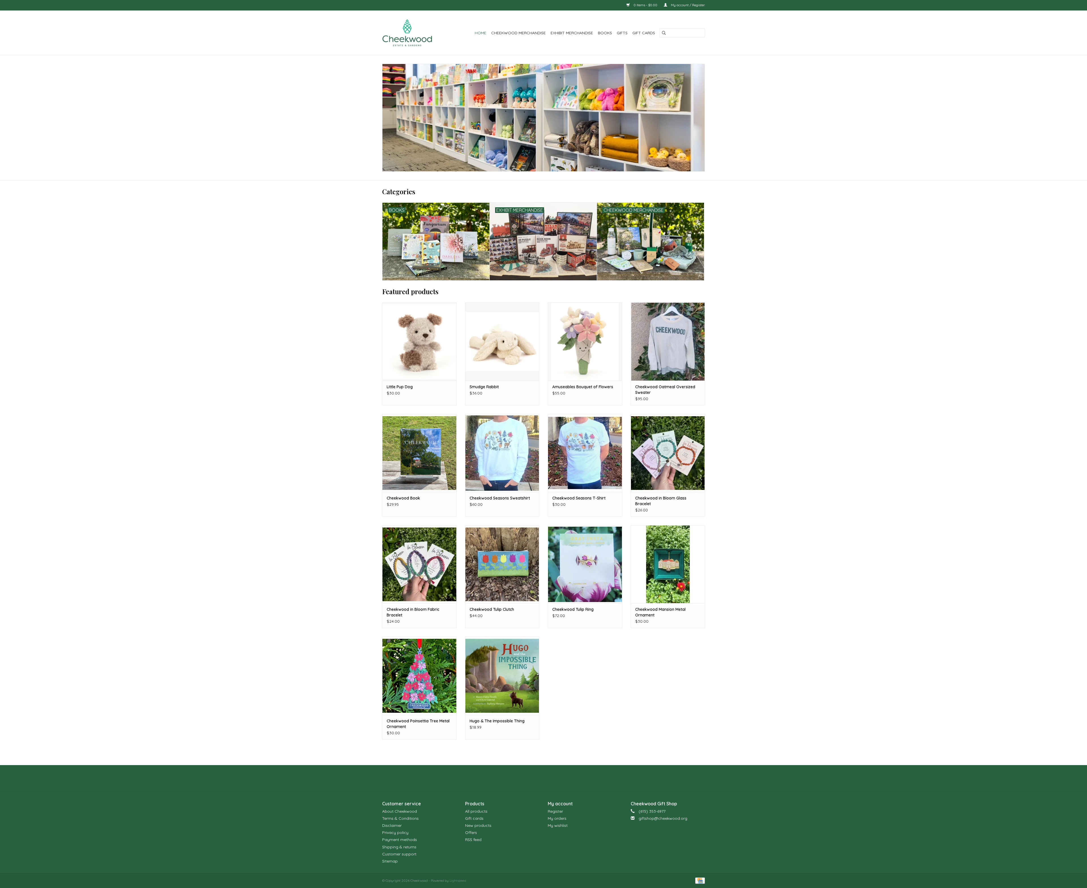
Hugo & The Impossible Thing (497, 720)
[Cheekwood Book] (419, 453)
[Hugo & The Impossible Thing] (502, 675)
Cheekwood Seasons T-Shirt (578, 498)
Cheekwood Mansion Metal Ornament (660, 612)
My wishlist (558, 825)
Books (605, 32)
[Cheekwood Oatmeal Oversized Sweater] (668, 341)
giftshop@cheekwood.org (663, 818)
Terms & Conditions (400, 818)
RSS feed (473, 839)
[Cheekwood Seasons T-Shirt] (585, 453)
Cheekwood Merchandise (518, 32)
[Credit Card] (699, 880)
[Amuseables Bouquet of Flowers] (585, 341)
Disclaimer (392, 825)
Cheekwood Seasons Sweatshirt (500, 498)
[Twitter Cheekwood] (543, 778)
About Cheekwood (399, 811)
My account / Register (687, 5)
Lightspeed (458, 880)
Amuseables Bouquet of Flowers (582, 386)
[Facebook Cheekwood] (533, 778)
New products (478, 825)
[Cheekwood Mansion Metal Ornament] (668, 564)
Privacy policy (395, 832)
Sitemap (390, 861)
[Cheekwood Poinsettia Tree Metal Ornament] (419, 675)
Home (480, 32)
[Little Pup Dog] (419, 341)
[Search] (664, 32)
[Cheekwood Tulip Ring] (585, 564)
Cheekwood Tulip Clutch (492, 609)
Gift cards (643, 32)
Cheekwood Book (403, 498)
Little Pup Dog (400, 386)
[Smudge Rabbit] (502, 341)
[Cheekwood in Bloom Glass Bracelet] (668, 453)
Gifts (622, 32)
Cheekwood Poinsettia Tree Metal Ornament (418, 723)
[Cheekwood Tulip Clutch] (502, 564)
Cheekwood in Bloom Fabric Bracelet (413, 612)
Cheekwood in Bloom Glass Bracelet (660, 501)
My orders (557, 818)
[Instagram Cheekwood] (553, 778)
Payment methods (399, 839)
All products (476, 811)
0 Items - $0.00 (645, 5)
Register (555, 811)
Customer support (399, 854)
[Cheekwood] (411, 32)
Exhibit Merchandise (572, 32)
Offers (471, 832)
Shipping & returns (399, 846)
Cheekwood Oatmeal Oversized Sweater (665, 389)
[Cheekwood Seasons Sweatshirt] (502, 453)
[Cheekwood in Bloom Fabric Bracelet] (419, 564)
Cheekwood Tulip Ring (573, 609)
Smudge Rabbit (484, 386)
